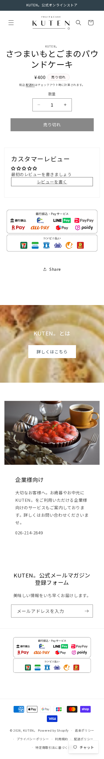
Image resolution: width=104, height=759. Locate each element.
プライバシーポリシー (33, 739)
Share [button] (55, 269)
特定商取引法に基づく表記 (54, 747)
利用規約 (61, 739)
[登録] (86, 611)
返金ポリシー (84, 730)
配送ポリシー (83, 739)
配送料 (30, 85)
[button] (11, 23)
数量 (52, 93)
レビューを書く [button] (52, 182)
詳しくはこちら (52, 351)
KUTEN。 (30, 730)
